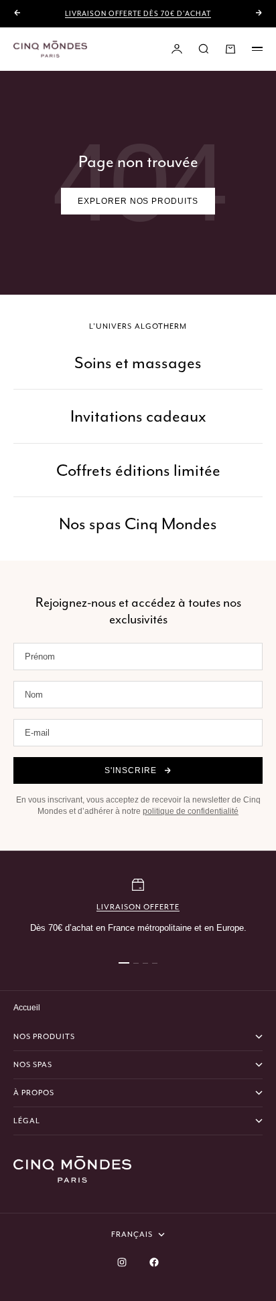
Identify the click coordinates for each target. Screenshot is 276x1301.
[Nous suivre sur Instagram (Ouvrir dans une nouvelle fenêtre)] (122, 1262)
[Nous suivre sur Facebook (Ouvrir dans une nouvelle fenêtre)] (154, 1262)
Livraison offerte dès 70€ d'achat (138, 13)
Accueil (26, 1007)
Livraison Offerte (138, 906)
